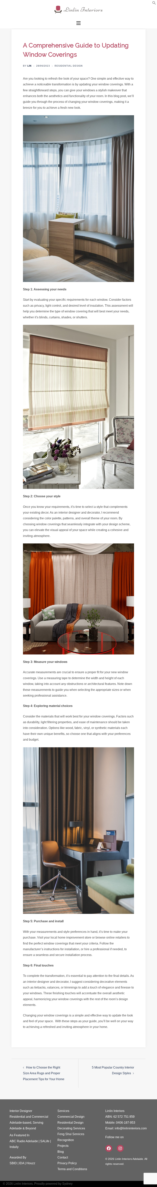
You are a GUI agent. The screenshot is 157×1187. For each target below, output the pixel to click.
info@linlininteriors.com (131, 1128)
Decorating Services (71, 1128)
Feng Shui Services (70, 1134)
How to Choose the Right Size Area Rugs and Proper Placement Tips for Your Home (43, 1073)
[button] (154, 3)
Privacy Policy (67, 1163)
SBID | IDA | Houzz (22, 1163)
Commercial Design (70, 1116)
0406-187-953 (125, 1122)
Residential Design (69, 66)
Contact (62, 1157)
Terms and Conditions (72, 1169)
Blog (60, 1151)
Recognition (65, 1140)
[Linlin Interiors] (78, 9)
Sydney (67, 1183)
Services (63, 1111)
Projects (63, 1145)
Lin (29, 66)
